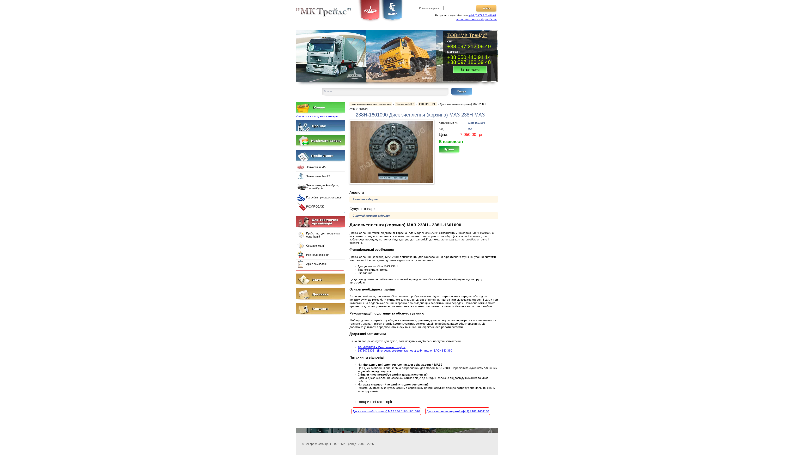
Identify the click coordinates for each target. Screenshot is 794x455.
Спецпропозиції (315, 245)
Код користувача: (429, 8)
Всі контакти (470, 69)
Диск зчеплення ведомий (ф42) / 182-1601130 (458, 411)
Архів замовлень (316, 263)
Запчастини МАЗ (316, 167)
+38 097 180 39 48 (469, 62)
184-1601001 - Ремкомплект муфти (381, 347)
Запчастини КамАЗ (318, 176)
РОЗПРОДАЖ (315, 206)
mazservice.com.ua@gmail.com (476, 19)
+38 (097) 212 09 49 (482, 15)
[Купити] (451, 150)
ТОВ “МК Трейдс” (467, 35)
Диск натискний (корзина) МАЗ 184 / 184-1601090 (386, 411)
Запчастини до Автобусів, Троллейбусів (322, 187)
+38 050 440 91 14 (469, 57)
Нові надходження (317, 254)
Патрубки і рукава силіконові (324, 197)
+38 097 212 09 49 (469, 46)
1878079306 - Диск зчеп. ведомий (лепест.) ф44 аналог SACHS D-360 (405, 350)
